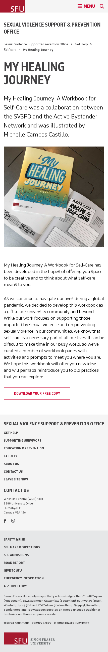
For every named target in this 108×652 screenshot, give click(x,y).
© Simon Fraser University (71, 623)
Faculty (10, 456)
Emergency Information (24, 578)
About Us (11, 464)
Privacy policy (41, 623)
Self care (10, 50)
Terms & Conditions (16, 623)
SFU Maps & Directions (22, 547)
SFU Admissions (16, 555)
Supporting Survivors (22, 440)
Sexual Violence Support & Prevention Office (52, 28)
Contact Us (13, 471)
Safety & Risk (14, 539)
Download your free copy (37, 393)
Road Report (14, 563)
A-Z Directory (15, 586)
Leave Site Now (16, 479)
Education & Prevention (24, 448)
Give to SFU (13, 570)
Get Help (81, 44)
